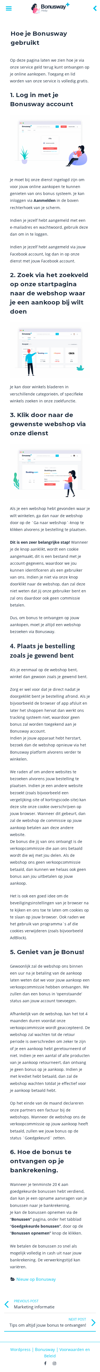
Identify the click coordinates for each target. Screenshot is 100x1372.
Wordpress (20, 1349)
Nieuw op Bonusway (36, 1279)
